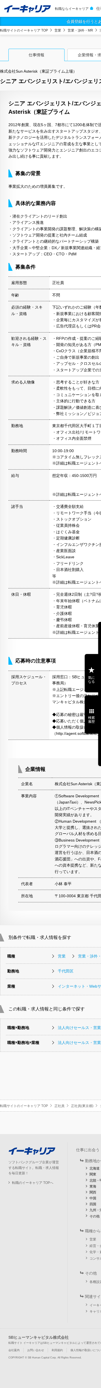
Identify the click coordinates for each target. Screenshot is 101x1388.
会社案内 (14, 1350)
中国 (92, 1198)
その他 (94, 1216)
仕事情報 (36, 55)
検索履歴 (91, 720)
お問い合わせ (35, 1350)
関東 (92, 1174)
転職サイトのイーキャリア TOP (24, 30)
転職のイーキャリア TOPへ (32, 1183)
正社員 (59, 1106)
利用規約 (57, 1350)
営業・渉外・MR (80, 30)
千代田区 (66, 971)
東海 (92, 1186)
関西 (92, 1192)
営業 (57, 30)
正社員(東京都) (82, 1106)
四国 (92, 1204)
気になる (91, 680)
